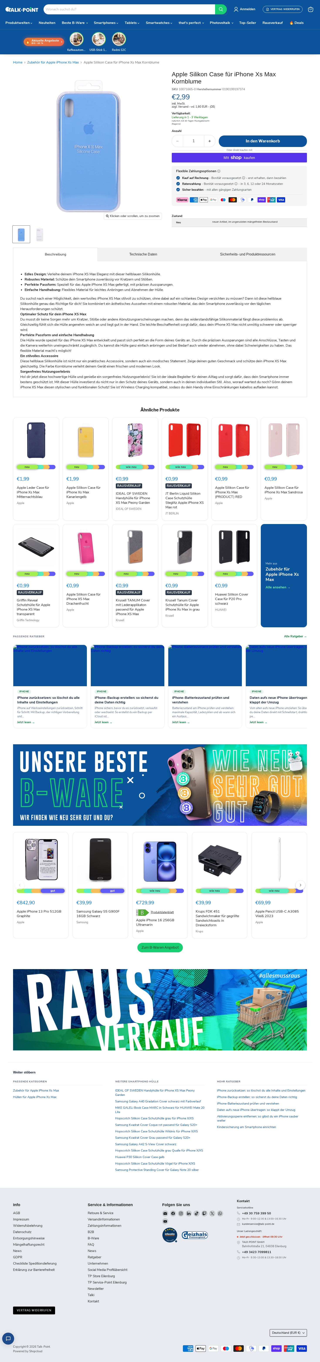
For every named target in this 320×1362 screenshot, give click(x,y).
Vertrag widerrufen (34, 1310)
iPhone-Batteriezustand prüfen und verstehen (248, 1104)
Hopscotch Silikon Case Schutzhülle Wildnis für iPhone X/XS (156, 1131)
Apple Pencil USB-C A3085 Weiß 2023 (277, 913)
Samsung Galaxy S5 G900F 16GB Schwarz (98, 913)
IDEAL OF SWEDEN (128, 509)
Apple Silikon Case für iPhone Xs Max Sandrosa (283, 490)
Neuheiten (47, 22)
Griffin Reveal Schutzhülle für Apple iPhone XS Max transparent (33, 607)
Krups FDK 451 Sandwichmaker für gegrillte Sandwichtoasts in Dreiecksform (217, 918)
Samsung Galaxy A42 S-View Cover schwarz (145, 1144)
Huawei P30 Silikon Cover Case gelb (139, 1157)
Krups (199, 931)
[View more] (160, 785)
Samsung (82, 922)
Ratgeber (94, 1257)
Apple (20, 503)
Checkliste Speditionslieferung (35, 1263)
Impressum (21, 1219)
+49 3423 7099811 (256, 1252)
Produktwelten (17, 22)
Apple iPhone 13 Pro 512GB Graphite (39, 913)
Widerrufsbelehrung (27, 1225)
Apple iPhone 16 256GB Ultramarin (155, 922)
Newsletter (96, 1289)
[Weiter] (300, 885)
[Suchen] (221, 9)
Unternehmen (98, 1263)
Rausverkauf (273, 22)
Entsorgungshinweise (29, 1238)
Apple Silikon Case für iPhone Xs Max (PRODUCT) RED (232, 492)
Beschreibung (55, 254)
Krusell (120, 620)
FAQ (91, 1244)
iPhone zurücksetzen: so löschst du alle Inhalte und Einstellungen (261, 1090)
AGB (16, 1213)
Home (17, 62)
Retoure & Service (100, 1213)
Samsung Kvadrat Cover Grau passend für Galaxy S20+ (152, 1138)
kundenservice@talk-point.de (258, 1224)
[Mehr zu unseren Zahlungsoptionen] (218, 171)
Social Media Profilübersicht (107, 1270)
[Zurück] (19, 885)
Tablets (131, 22)
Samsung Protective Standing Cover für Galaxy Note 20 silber (157, 1170)
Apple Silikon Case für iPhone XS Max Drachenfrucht (83, 599)
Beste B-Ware (74, 22)
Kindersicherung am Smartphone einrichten (246, 1127)
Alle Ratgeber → (295, 636)
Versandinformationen (104, 1219)
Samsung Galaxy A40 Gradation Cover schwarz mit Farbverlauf (158, 1101)
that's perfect (190, 22)
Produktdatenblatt (162, 912)
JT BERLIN (172, 514)
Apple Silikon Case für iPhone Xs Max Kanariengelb (83, 492)
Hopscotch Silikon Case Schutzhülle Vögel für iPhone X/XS (155, 1164)
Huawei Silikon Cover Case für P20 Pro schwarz (231, 599)
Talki (91, 1295)
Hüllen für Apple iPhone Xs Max (34, 1097)
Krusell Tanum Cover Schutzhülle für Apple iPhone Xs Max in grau (182, 605)
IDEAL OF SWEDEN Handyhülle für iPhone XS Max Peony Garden (133, 498)
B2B (91, 1232)
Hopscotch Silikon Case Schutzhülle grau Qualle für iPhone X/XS (159, 1150)
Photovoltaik (220, 22)
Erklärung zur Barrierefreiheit (34, 1270)
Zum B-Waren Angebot (160, 947)
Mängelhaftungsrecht (28, 1244)
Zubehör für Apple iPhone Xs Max (53, 62)
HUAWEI (220, 610)
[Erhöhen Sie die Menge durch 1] (209, 141)
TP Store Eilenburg (101, 1276)
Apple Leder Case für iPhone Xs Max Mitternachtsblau (33, 492)
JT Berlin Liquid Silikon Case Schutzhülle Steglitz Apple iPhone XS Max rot (184, 500)
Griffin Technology (28, 620)
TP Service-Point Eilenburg (107, 1282)
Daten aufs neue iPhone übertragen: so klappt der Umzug (256, 1110)
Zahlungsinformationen (104, 1225)
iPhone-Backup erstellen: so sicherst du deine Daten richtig (257, 1097)
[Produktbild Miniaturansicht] (21, 234)
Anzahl (177, 131)
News (17, 1251)
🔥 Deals (296, 22)
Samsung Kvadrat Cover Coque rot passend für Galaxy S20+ (156, 1125)
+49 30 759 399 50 (256, 1213)
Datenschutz (22, 1232)
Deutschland (286, 1333)
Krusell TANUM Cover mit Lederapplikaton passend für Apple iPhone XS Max (133, 607)
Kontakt (93, 1301)
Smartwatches (158, 22)
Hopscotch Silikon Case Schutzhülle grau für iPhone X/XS (154, 1118)
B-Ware (93, 1238)
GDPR (17, 1257)
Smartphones (105, 22)
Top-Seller (247, 22)
